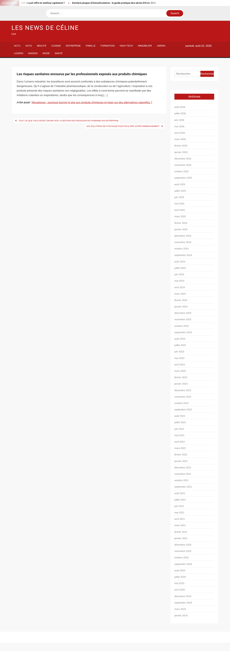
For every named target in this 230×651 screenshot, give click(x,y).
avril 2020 (179, 589)
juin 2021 (179, 506)
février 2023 (180, 377)
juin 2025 (179, 197)
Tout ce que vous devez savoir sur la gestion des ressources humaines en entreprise (69, 120)
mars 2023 (180, 371)
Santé (58, 53)
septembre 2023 (183, 332)
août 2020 (179, 570)
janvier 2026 (181, 152)
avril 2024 (179, 287)
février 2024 (180, 300)
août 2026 (179, 107)
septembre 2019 (183, 602)
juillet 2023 (180, 345)
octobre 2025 (181, 171)
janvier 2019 (181, 615)
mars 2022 (180, 448)
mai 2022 (179, 435)
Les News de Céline (45, 27)
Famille (90, 45)
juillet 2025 (180, 190)
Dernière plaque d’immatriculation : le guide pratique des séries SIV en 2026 (105, 3)
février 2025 (180, 223)
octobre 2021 (181, 480)
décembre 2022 (182, 390)
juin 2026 (179, 120)
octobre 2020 (181, 557)
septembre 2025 (183, 177)
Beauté (41, 45)
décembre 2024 (182, 235)
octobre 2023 (181, 326)
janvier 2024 (181, 306)
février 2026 (180, 145)
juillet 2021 (180, 499)
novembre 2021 (182, 474)
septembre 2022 (183, 409)
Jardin (161, 45)
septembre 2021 (183, 486)
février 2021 (180, 532)
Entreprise (73, 45)
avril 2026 (179, 132)
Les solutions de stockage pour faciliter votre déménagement (122, 126)
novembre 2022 (182, 396)
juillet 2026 (180, 113)
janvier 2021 (181, 538)
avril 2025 (179, 210)
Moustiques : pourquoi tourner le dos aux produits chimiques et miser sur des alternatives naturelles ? (92, 102)
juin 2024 (179, 274)
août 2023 (179, 338)
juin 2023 (179, 351)
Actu (17, 45)
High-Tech (126, 45)
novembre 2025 (182, 165)
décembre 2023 (182, 313)
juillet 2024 (180, 268)
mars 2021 (180, 525)
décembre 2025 (182, 158)
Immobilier (145, 45)
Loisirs (18, 53)
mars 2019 (180, 609)
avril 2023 (179, 364)
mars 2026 (180, 139)
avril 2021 (179, 519)
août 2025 (179, 184)
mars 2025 (180, 216)
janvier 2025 (181, 229)
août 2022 (179, 416)
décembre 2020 (182, 544)
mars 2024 (180, 293)
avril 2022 (179, 441)
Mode (46, 53)
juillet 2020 (180, 577)
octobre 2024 (181, 248)
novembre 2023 (182, 319)
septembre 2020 (183, 564)
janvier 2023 (181, 383)
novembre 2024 (182, 242)
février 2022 (180, 454)
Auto (28, 45)
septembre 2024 (183, 255)
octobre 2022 (181, 403)
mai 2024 (179, 280)
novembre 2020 (182, 551)
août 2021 (179, 493)
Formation (108, 45)
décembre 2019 (182, 596)
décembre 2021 (182, 467)
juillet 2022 (180, 422)
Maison (33, 53)
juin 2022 (179, 429)
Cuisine (56, 45)
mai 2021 (179, 512)
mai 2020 (179, 583)
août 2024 (179, 261)
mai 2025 (179, 203)
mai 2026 (179, 126)
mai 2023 (179, 358)
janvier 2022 (181, 461)
